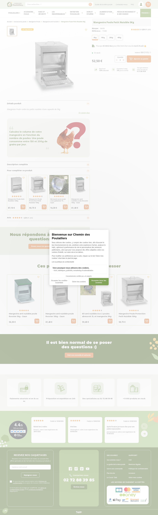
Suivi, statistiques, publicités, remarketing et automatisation (73, 270)
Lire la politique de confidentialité (63, 262)
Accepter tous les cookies (98, 281)
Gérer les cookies (79, 282)
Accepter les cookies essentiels (59, 281)
